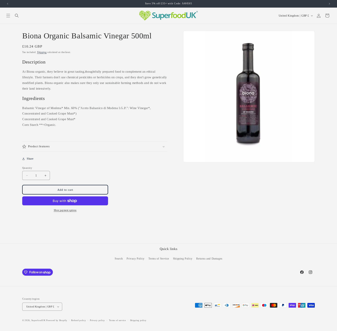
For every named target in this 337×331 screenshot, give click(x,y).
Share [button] (30, 158)
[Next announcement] (329, 3)
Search (119, 258)
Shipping (42, 52)
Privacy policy (97, 320)
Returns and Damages (209, 258)
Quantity (27, 167)
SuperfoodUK (38, 320)
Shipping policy (138, 320)
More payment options (65, 210)
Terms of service (117, 320)
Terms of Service (158, 258)
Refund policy (78, 320)
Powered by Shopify (56, 320)
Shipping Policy (182, 258)
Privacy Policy (135, 258)
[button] (8, 15)
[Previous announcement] (7, 3)
